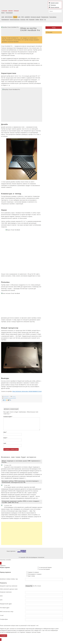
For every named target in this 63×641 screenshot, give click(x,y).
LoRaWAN (27, 17)
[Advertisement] (21, 533)
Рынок (15, 17)
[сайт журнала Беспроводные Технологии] (51, 551)
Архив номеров (55, 7)
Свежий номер (54, 2)
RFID (22, 17)
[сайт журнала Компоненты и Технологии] (41, 551)
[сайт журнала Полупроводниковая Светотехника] (27, 554)
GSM (2, 17)
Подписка (53, 5)
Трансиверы (52, 17)
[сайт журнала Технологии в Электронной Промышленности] (31, 551)
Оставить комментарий (10, 398)
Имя (5, 432)
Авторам (10, 10)
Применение (44, 17)
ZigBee (37, 19)
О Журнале (4, 10)
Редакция (16, 10)
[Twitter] (5, 400)
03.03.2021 (6, 396)
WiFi (27, 19)
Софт (19, 17)
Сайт (4, 443)
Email (5, 438)
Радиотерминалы (15, 19)
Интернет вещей (35, 17)
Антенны (22, 19)
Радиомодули (5, 19)
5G (45, 19)
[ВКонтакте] (3, 400)
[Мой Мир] (9, 400)
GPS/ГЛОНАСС (9, 17)
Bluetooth (32, 19)
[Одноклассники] (7, 400)
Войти (3, 12)
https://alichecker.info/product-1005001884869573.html (27, 391)
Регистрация (9, 12)
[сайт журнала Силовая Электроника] (21, 551)
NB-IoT (41, 19)
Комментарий (7, 416)
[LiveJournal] (10, 400)
